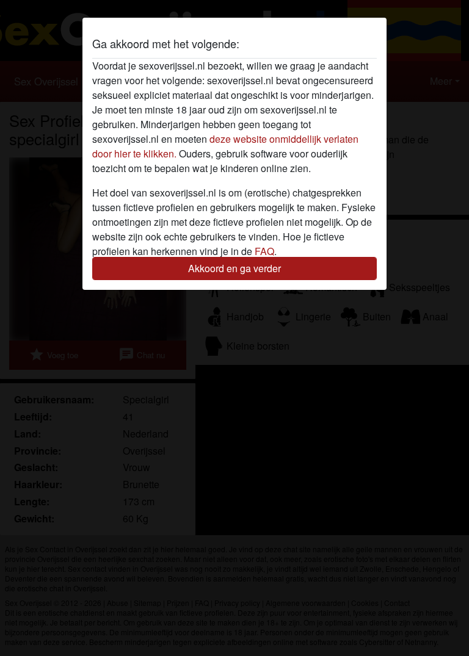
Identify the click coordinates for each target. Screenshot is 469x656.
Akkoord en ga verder (234, 268)
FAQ (264, 251)
